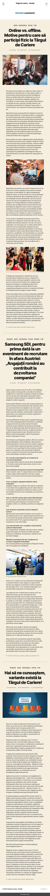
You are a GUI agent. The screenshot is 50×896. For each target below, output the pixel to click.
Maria (14, 50)
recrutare (22, 655)
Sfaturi (30, 25)
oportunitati (23, 327)
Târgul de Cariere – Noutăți (14, 889)
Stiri (35, 25)
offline (18, 327)
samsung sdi (28, 655)
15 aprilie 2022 (23, 50)
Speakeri (36, 339)
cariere (9, 879)
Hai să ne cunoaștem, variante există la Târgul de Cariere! (25, 677)
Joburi (15, 25)
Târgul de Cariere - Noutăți (25, 3)
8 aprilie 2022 (23, 383)
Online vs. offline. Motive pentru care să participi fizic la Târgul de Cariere (25, 37)
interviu (15, 655)
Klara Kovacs (13, 687)
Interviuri (10, 339)
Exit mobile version (25, 894)
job (18, 655)
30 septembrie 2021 (25, 687)
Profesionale (23, 25)
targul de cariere (31, 327)
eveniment (10, 327)
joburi (15, 327)
